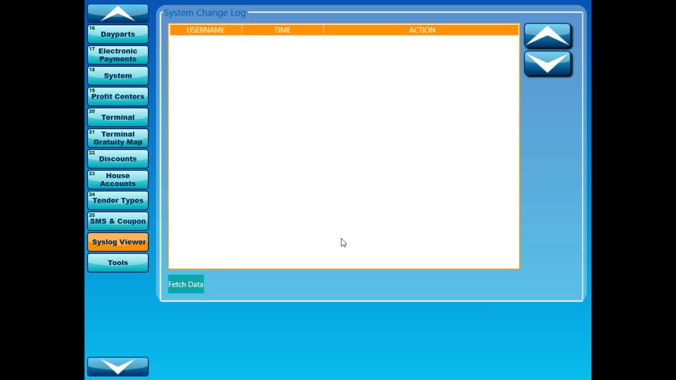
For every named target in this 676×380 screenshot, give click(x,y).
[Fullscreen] (669, 374)
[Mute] (642, 374)
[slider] (331, 374)
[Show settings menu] (655, 374)
